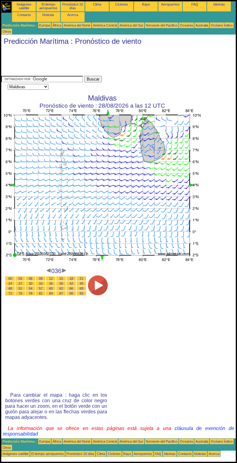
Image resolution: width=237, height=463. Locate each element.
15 (61, 278)
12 (51, 278)
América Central (105, 25)
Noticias (48, 15)
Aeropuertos (170, 4)
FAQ (194, 4)
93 (81, 293)
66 (71, 288)
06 (30, 278)
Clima (97, 4)
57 (41, 288)
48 (10, 288)
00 (10, 278)
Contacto (24, 15)
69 (81, 288)
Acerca (72, 15)
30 (30, 283)
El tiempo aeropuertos (48, 6)
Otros (6, 31)
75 (20, 293)
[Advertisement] (113, 62)
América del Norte (77, 25)
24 (10, 283)
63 (61, 288)
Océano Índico (222, 25)
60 (51, 288)
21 (81, 278)
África (56, 25)
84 (51, 293)
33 (41, 283)
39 (61, 283)
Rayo (146, 4)
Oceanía (186, 25)
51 (20, 288)
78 (30, 293)
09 (41, 278)
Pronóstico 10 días (72, 6)
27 (20, 283)
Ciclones (121, 4)
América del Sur (131, 25)
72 (10, 293)
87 (61, 293)
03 (20, 278)
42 (71, 283)
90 (71, 293)
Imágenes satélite (24, 6)
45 (81, 283)
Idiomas (219, 4)
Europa (44, 25)
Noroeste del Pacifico (161, 25)
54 (30, 288)
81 (41, 293)
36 (51, 283)
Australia (201, 25)
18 (71, 278)
